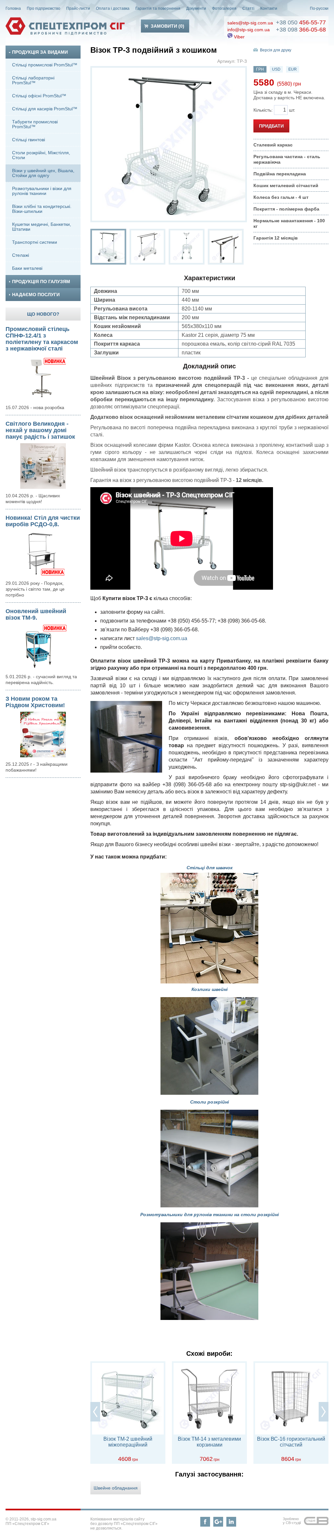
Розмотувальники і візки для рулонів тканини (41, 191)
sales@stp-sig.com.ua (250, 22)
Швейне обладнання (116, 1487)
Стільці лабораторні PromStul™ (33, 80)
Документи (196, 8)
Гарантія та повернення (157, 8)
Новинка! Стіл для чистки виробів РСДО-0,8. (43, 521)
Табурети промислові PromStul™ (35, 124)
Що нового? (43, 314)
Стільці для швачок (210, 867)
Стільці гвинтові (28, 139)
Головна (13, 8)
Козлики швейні (209, 989)
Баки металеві (27, 268)
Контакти (268, 8)
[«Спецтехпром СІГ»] (65, 26)
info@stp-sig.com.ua (248, 29)
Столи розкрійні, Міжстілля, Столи (41, 155)
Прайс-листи (78, 8)
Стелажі (20, 255)
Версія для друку (275, 50)
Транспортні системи (34, 242)
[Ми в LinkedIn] (231, 1522)
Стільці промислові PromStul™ (44, 64)
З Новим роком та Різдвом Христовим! (35, 701)
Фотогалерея (224, 8)
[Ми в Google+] (218, 1522)
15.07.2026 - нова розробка (35, 407)
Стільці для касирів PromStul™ (44, 108)
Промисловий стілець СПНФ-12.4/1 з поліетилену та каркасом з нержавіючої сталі (42, 339)
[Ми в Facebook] (205, 1522)
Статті (248, 8)
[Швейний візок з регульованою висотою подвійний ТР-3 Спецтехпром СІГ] (108, 247)
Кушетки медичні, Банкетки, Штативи (41, 227)
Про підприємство (43, 8)
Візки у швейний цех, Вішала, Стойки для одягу (43, 173)
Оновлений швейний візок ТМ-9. (36, 614)
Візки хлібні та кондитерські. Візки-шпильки (41, 209)
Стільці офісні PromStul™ (39, 95)
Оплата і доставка (112, 8)
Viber (239, 36)
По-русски (319, 8)
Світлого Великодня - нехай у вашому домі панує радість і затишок (40, 430)
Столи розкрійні (209, 1102)
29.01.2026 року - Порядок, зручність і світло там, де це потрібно (35, 589)
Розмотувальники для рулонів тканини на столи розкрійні (209, 1214)
